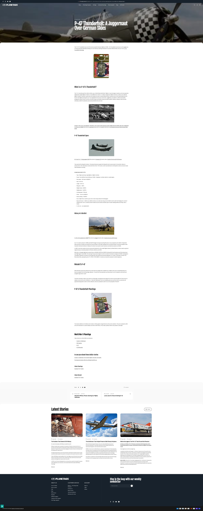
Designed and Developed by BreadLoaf (17, 508)
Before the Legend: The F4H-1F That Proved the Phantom (134, 441)
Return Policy (70, 490)
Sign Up (85, 485)
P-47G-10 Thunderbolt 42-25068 (81, 238)
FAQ (52, 489)
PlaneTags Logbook (55, 500)
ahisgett (96, 238)
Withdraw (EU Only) (72, 494)
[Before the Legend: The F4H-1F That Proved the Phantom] (136, 425)
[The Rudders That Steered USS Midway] (67, 425)
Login (85, 487)
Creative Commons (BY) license (110, 238)
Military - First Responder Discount (73, 486)
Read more (53, 466)
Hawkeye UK (98, 159)
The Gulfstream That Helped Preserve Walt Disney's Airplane (101, 441)
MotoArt (53, 494)
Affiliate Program (54, 496)
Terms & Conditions (72, 492)
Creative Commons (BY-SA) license (114, 159)
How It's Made (54, 485)
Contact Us (70, 488)
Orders (85, 489)
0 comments (127, 387)
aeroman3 (92, 127)
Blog (52, 491)
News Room (53, 492)
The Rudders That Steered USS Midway (61, 441)
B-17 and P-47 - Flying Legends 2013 (81, 159)
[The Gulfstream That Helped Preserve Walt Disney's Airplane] (101, 425)
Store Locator (54, 487)
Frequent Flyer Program (56, 498)
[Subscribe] (132, 486)
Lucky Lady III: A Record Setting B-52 (113, 395)
